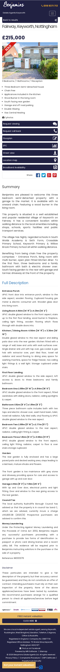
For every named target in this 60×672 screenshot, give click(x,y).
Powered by (20, 651)
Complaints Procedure (30, 658)
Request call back (12, 131)
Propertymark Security (31, 661)
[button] (55, 44)
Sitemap (43, 651)
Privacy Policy (12, 658)
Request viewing (11, 123)
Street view (8, 152)
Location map (10, 160)
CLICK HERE (29, 620)
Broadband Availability (14, 167)
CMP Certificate (48, 658)
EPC (5, 145)
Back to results (10, 20)
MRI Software (31, 651)
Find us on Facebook (30, 648)
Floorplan (7, 138)
